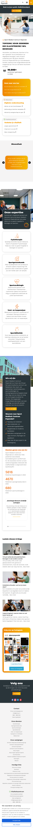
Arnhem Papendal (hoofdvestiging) (16, 742)
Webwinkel (17, 735)
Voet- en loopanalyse (16, 731)
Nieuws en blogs (16, 767)
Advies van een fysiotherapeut (13, 106)
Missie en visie (16, 771)
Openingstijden (16, 717)
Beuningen (16, 750)
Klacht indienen (16, 785)
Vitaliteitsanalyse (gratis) (16, 796)
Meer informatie (16, 10)
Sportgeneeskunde (16, 725)
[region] (16, 815)
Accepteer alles (16, 820)
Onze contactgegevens (16, 711)
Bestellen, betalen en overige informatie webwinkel (16, 783)
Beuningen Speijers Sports (16, 752)
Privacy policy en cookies (16, 777)
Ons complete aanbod (16, 794)
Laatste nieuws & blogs (12, 539)
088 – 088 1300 (16, 715)
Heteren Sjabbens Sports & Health (16, 756)
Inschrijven (16, 693)
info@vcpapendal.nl (16, 800)
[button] (23, 2)
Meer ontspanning (9, 132)
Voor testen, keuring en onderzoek (14, 92)
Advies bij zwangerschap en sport (14, 112)
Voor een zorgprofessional (11, 89)
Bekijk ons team (11, 409)
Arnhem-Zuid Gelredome (16, 748)
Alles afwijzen (16, 824)
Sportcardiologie (16, 727)
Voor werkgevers (16, 798)
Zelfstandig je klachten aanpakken (14, 109)
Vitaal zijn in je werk (10, 129)
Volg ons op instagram (13, 630)
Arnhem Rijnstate (16, 746)
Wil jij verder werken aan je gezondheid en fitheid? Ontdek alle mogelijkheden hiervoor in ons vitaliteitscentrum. (16, 162)
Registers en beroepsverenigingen (16, 775)
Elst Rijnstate (16, 754)
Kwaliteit (16, 769)
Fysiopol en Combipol (16, 733)
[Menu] (27, 2)
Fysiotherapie (16, 723)
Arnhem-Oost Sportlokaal (16, 744)
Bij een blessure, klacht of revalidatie (14, 86)
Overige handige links (16, 787)
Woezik (16, 760)
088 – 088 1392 (16, 802)
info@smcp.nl (16, 713)
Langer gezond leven (10, 126)
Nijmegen (16, 758)
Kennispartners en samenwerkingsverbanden (16, 773)
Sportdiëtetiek (16, 729)
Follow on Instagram (16, 668)
